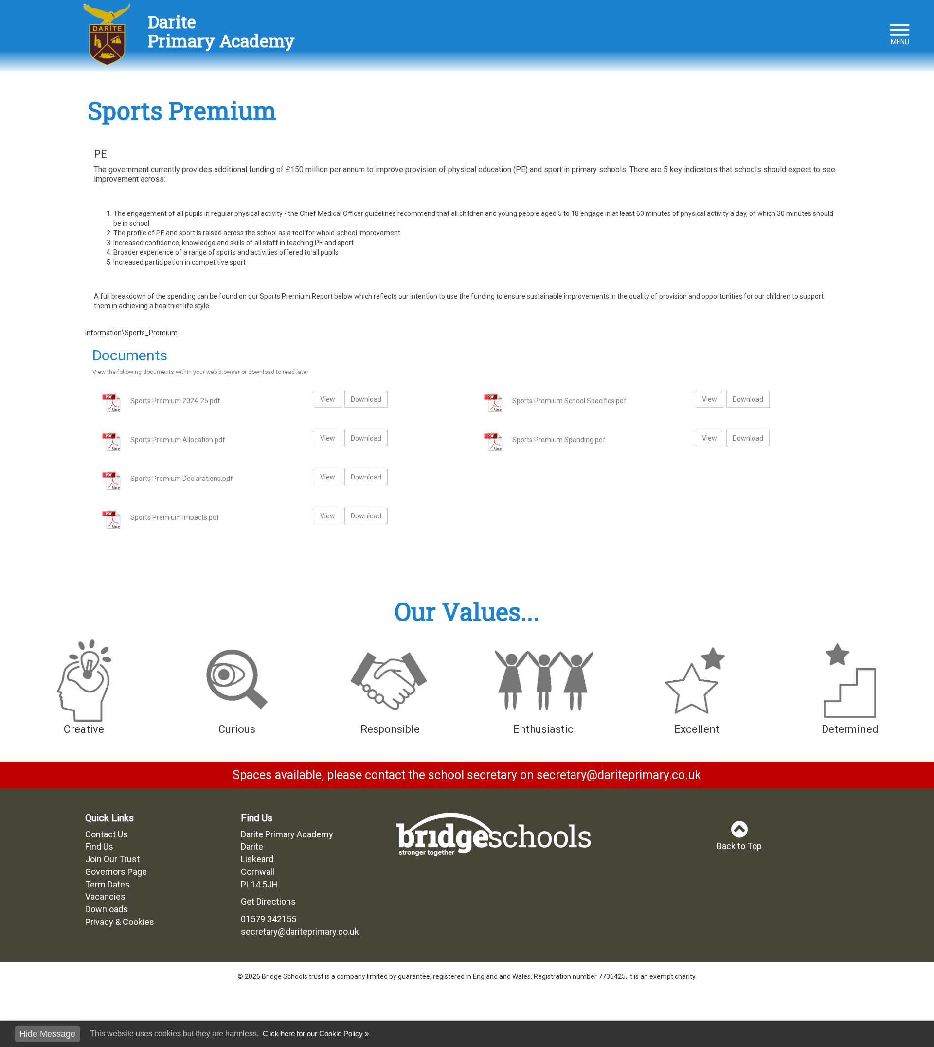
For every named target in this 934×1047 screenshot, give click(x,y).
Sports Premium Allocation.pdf (177, 440)
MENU (900, 42)
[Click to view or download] (107, 403)
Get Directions (268, 901)
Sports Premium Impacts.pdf (174, 517)
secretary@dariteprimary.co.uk (300, 931)
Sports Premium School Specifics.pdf (569, 401)
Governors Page (116, 872)
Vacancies (105, 896)
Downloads (106, 909)
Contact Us (106, 834)
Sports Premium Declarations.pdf (181, 478)
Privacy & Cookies (119, 922)
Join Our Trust (112, 859)
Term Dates (107, 884)
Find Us (99, 846)
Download (366, 399)
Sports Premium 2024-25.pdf (175, 401)
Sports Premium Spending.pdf (559, 440)
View (327, 399)
